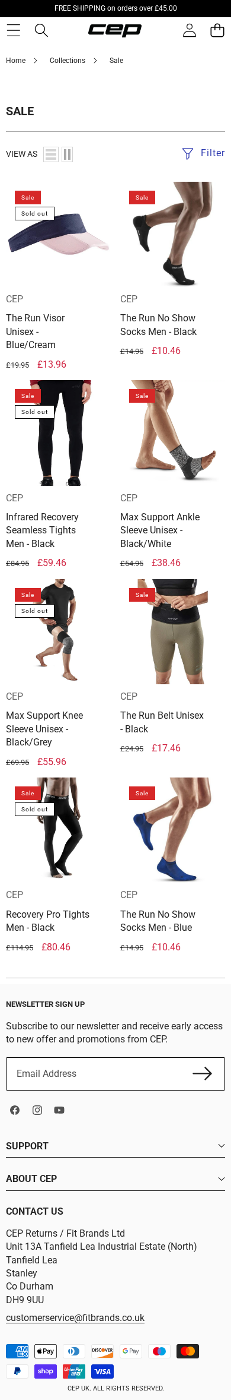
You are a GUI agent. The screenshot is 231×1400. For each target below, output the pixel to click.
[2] (67, 154)
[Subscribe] (202, 1074)
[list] (51, 154)
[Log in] (189, 30)
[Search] (41, 30)
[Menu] (13, 30)
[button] (217, 30)
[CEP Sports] (115, 30)
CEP (14, 299)
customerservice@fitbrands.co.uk (75, 1317)
